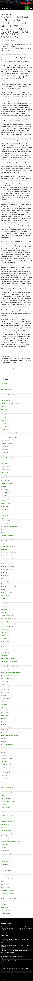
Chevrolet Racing (6, 14)
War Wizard (3, 907)
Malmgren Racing (5, 681)
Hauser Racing (4, 575)
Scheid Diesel (4, 824)
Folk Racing (3, 543)
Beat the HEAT (4, 420)
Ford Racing (4, 549)
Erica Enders (4, 520)
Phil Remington (4, 761)
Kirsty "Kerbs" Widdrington (7, 649)
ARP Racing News (6, 8)
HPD (2, 589)
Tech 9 (2, 867)
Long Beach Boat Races (7, 658)
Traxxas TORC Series (6, 878)
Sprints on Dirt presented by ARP (9, 841)
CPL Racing (3, 472)
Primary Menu (31, 8)
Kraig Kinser (4, 652)
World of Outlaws (5, 913)
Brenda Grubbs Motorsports (8, 437)
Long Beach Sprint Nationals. (8, 661)
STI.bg (2, 847)
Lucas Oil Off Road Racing (7, 675)
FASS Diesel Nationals (6, 535)
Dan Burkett (4, 486)
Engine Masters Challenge (7, 518)
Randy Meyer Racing (6, 793)
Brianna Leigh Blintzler (6, 443)
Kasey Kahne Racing (6, 635)
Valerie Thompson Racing (7, 898)
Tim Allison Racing (5, 870)
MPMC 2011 (4, 712)
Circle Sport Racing (5, 466)
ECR (2, 512)
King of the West (5, 646)
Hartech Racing (4, 572)
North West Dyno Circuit (7, 744)
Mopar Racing (4, 707)
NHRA (2, 721)
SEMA (2, 827)
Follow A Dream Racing (6, 546)
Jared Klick (3, 604)
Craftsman (3, 475)
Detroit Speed (4, 495)
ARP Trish (14, 40)
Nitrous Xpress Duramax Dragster (9, 732)
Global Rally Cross (5, 561)
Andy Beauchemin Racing (7, 397)
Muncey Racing (4, 715)
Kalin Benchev (4, 629)
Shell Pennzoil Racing (6, 830)
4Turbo (2, 386)
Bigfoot (3, 423)
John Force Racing (5, 615)
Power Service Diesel (6, 770)
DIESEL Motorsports (6, 498)
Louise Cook (4, 664)
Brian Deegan (4, 440)
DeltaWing (3, 489)
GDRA (2, 555)
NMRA (2, 741)
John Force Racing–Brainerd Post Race (10, 961)
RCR (2, 795)
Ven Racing (3, 904)
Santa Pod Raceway (6, 821)
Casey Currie (4, 455)
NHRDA (3, 724)
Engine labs (3, 515)
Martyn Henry (4, 684)
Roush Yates (4, 813)
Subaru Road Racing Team (7, 853)
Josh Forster (4, 621)
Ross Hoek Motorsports (7, 810)
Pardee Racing (4, 755)
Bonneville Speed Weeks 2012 (8, 432)
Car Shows (3, 452)
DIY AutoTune (4, 503)
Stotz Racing (4, 850)
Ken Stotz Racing (5, 644)
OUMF (2, 752)
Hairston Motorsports (6, 566)
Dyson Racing (4, 506)
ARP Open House (5, 400)
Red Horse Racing (5, 798)
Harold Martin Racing (6, 569)
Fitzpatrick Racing (5, 541)
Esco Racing (4, 523)
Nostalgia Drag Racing (6, 747)
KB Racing (3, 638)
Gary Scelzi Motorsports (7, 552)
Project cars (4, 778)
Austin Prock (4, 409)
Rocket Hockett (5, 807)
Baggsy (2, 415)
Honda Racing (4, 581)
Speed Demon (4, 838)
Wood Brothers (5, 910)
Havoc (2, 578)
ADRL (2, 392)
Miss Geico (3, 701)
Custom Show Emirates (6, 483)
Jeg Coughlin (4, 606)
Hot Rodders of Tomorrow (7, 586)
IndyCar (3, 598)
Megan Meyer (4, 692)
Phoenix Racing (4, 764)
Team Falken (4, 861)
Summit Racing (4, 856)
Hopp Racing (4, 583)
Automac (3, 412)
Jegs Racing (4, 609)
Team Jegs (3, 864)
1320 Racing (4, 383)
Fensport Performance (6, 538)
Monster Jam (4, 704)
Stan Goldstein (4, 844)
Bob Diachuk (4, 429)
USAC (2, 896)
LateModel (3, 655)
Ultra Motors (4, 884)
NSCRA (3, 750)
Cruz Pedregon (4, 478)
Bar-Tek (3, 417)
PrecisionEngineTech (6, 772)
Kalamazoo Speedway (6, 626)
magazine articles (5, 678)
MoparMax (3, 709)
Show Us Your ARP (5, 833)
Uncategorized (4, 887)
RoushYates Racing (5, 815)
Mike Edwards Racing (6, 698)
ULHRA (2, 881)
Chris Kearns (4, 463)
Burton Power (4, 449)
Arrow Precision (5, 406)
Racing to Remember (6, 787)
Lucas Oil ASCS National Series (8, 667)
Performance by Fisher (6, 758)
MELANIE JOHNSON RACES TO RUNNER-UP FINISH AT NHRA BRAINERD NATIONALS (15, 951)
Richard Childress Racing (7, 801)
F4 (1, 529)
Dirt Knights (4, 500)
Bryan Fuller (4, 446)
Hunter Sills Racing (5, 592)
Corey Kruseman (5, 469)
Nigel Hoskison (4, 727)
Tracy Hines (4, 873)
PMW (2, 767)
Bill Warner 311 (4, 426)
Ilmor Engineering (5, 595)
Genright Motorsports (6, 558)
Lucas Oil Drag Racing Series (8, 669)
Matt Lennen (4, 687)
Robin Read (3, 804)
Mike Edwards (4, 695)
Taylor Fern (3, 858)
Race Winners (4, 784)
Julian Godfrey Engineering (7, 624)
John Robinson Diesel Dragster (8, 618)
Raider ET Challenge (6, 790)
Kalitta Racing (4, 632)
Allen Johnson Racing (6, 394)
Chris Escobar (4, 460)
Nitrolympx (3, 730)
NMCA (2, 738)
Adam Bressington (5, 389)
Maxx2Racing (4, 689)
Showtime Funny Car (6, 835)
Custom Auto (4, 480)
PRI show (3, 775)
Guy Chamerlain (5, 563)
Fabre (2, 532)
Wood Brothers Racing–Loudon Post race (11, 956)
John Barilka (4, 612)
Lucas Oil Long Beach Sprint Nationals (10, 672)
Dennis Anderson (5, 492)
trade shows (4, 876)
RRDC (2, 818)
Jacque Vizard (4, 601)
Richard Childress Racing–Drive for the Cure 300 (13, 367)
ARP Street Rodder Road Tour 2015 (10, 403)
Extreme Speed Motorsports (8, 526)
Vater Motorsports (5, 901)
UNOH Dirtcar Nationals (7, 893)
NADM (2, 718)
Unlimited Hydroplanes (6, 890)
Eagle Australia (4, 509)
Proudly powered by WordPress (7, 979)
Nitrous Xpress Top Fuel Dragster (9, 735)
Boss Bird (3, 435)
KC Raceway (4, 641)
